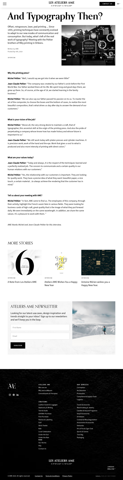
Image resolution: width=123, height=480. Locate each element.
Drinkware (80, 417)
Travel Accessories (83, 405)
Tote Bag (80, 434)
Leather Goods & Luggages (48, 405)
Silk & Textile (42, 425)
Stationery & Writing (45, 408)
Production (81, 393)
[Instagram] (10, 395)
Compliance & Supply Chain (87, 396)
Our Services (82, 384)
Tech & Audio (43, 411)
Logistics (80, 399)
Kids (39, 428)
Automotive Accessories (85, 422)
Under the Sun (43, 434)
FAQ (39, 446)
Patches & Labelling (45, 420)
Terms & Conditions (53, 476)
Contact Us (42, 449)
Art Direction (81, 390)
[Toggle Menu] (4, 4)
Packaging (80, 437)
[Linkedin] (17, 395)
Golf (39, 422)
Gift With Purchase (44, 414)
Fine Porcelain (43, 417)
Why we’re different (45, 390)
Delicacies (80, 425)
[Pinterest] (14, 395)
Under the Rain (43, 437)
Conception (81, 387)
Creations (42, 402)
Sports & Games (82, 431)
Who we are (42, 387)
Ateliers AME (44, 384)
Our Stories (42, 443)
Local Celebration (44, 431)
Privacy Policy (67, 476)
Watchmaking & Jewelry (85, 408)
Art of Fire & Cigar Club (85, 428)
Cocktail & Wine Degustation (87, 420)
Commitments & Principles (48, 393)
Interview (11, 58)
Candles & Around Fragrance (87, 411)
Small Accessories (83, 414)
